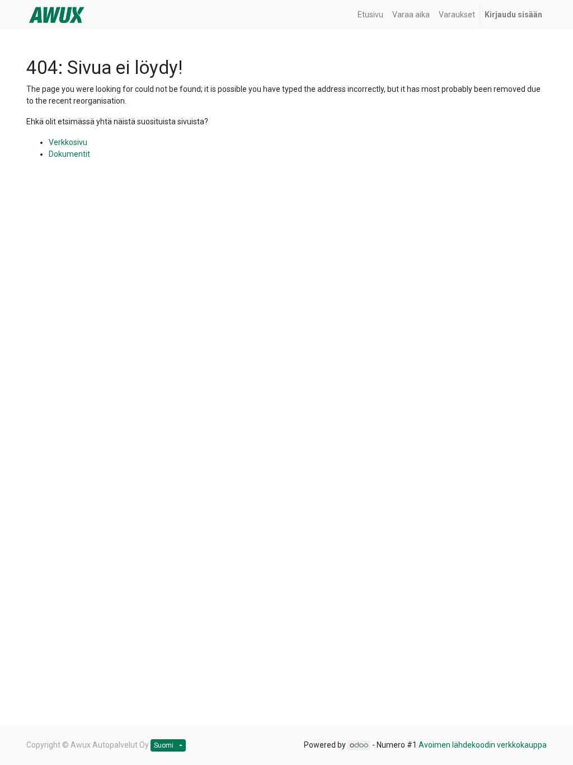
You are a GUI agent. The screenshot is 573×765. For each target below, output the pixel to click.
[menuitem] (370, 14)
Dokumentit (69, 154)
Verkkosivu (68, 142)
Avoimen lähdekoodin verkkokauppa (483, 744)
